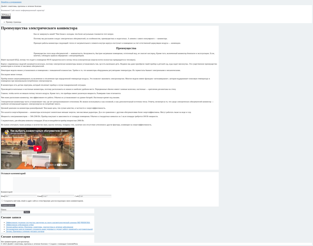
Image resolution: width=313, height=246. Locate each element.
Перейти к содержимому (11, 2)
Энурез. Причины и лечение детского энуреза (25, 231)
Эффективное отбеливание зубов (20, 225)
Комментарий (6, 192)
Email (39, 196)
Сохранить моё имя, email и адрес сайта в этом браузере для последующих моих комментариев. (44, 201)
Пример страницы (13, 22)
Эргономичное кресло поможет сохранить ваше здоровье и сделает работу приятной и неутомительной (49, 229)
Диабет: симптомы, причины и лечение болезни (21, 6)
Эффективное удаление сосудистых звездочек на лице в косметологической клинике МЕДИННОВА (48, 222)
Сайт (77, 196)
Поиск (3, 209)
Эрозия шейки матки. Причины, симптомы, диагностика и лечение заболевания (39, 227)
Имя (3, 196)
